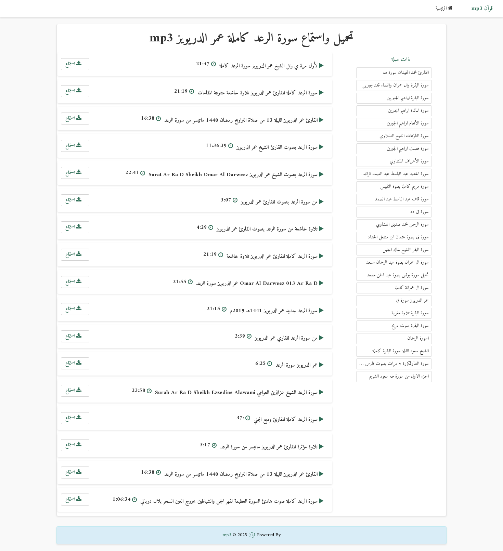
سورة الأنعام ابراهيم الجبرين (408, 123)
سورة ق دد (419, 212)
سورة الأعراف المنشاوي (409, 161)
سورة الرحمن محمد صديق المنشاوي (402, 224)
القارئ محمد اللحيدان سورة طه (406, 72)
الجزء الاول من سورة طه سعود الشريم (399, 376)
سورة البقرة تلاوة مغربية (410, 313)
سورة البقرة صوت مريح (410, 326)
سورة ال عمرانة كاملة (412, 288)
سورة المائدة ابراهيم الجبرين (408, 110)
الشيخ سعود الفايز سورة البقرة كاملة (401, 351)
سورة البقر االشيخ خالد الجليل (406, 250)
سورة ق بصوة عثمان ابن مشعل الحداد (398, 237)
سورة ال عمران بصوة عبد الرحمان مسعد (397, 262)
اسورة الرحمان (418, 338)
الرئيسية (442, 8)
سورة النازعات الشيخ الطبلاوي (404, 136)
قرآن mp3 (482, 8)
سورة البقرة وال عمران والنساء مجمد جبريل (395, 85)
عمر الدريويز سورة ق (412, 300)
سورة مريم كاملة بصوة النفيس (404, 186)
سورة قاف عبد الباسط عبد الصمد (402, 199)
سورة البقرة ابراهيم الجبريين (408, 98)
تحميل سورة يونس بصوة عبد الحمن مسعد (398, 275)
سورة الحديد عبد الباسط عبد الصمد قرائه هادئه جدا (392, 174)
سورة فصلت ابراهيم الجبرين (408, 148)
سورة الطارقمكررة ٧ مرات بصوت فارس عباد (393, 363)
